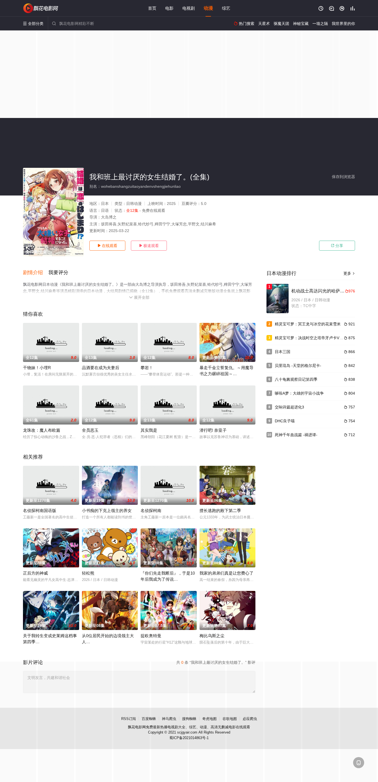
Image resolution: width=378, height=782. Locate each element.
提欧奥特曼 (151, 635)
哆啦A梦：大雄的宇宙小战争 (299, 393)
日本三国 (282, 351)
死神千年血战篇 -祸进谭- (296, 435)
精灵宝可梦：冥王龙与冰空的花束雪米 (308, 324)
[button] (35, 273)
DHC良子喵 (285, 421)
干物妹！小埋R (37, 367)
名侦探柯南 (151, 510)
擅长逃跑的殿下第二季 (220, 510)
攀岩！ (147, 367)
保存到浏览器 (343, 176)
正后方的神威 (35, 573)
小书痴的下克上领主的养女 (107, 510)
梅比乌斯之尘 (212, 635)
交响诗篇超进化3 (289, 407)
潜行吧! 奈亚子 (213, 430)
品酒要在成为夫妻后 (100, 367)
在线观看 (107, 245)
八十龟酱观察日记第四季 (296, 379)
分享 (337, 245)
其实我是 (149, 430)
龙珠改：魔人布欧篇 (41, 430)
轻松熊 (88, 573)
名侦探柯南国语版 (39, 510)
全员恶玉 (90, 430)
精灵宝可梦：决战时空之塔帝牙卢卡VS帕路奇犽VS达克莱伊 (326, 338)
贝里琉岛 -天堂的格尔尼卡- (298, 365)
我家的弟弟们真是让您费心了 (226, 573)
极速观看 (149, 245)
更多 (349, 273)
